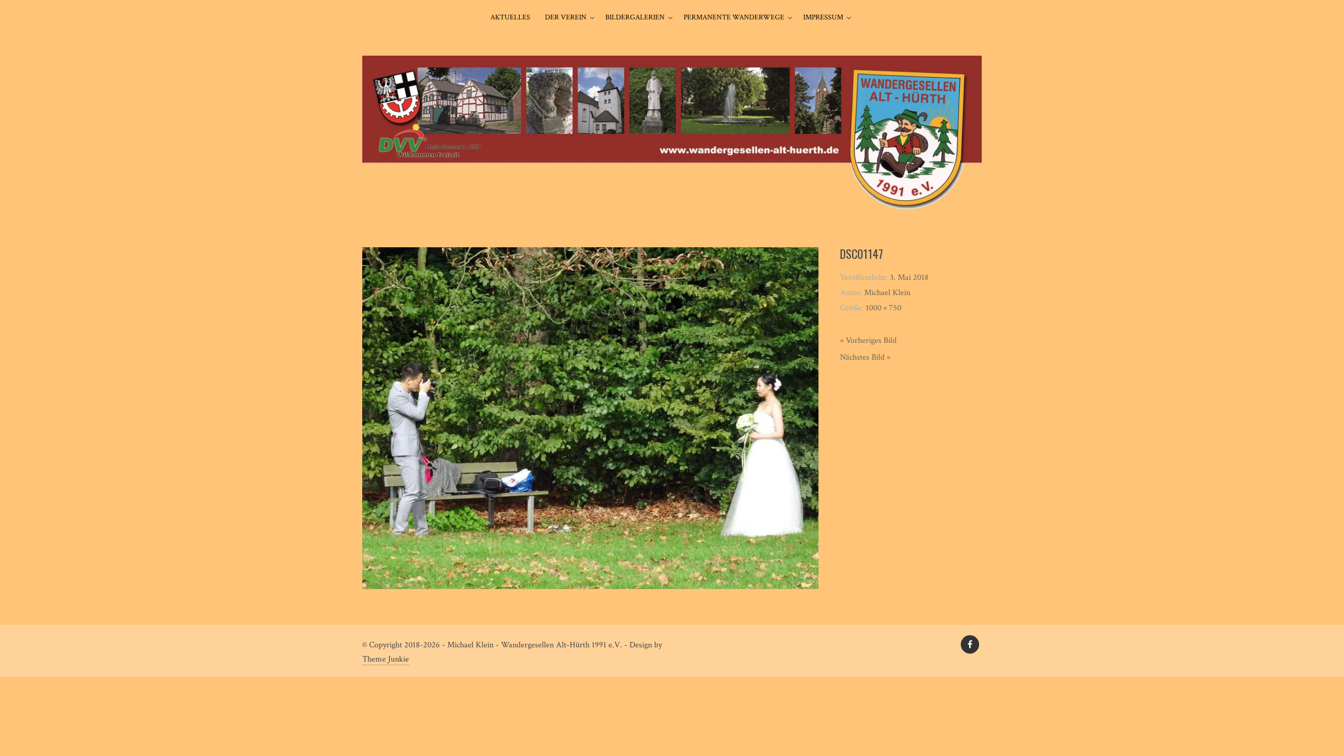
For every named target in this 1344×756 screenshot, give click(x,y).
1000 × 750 (883, 307)
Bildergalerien (635, 17)
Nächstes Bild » (865, 357)
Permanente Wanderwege (734, 17)
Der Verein (565, 17)
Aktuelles (510, 17)
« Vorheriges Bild (868, 340)
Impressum (823, 17)
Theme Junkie (385, 659)
